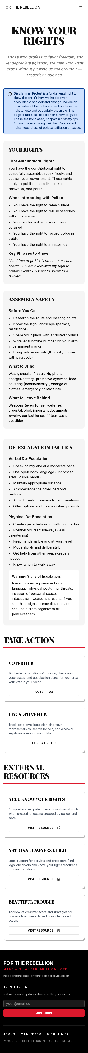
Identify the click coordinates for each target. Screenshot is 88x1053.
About (9, 1034)
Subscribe (44, 1013)
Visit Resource (41, 828)
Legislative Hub (44, 743)
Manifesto (31, 1034)
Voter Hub (44, 692)
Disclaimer (58, 1034)
